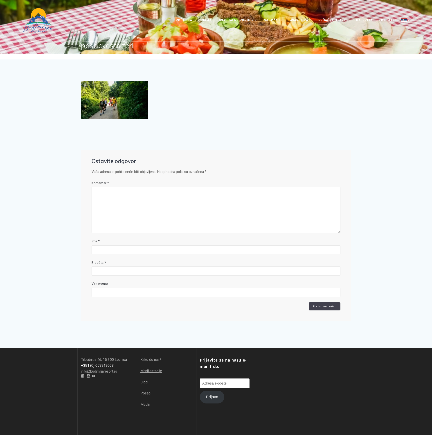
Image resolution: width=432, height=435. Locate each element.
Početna (184, 20)
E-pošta (99, 263)
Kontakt (387, 20)
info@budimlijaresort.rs (99, 371)
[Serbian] (406, 20)
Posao (145, 393)
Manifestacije (151, 371)
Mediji (145, 404)
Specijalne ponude (236, 20)
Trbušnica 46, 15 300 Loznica (104, 360)
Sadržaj (272, 20)
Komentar (100, 183)
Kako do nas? (150, 360)
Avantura (299, 20)
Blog (144, 382)
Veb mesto (100, 284)
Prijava (212, 397)
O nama (205, 20)
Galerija (364, 20)
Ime (96, 241)
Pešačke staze (332, 20)
